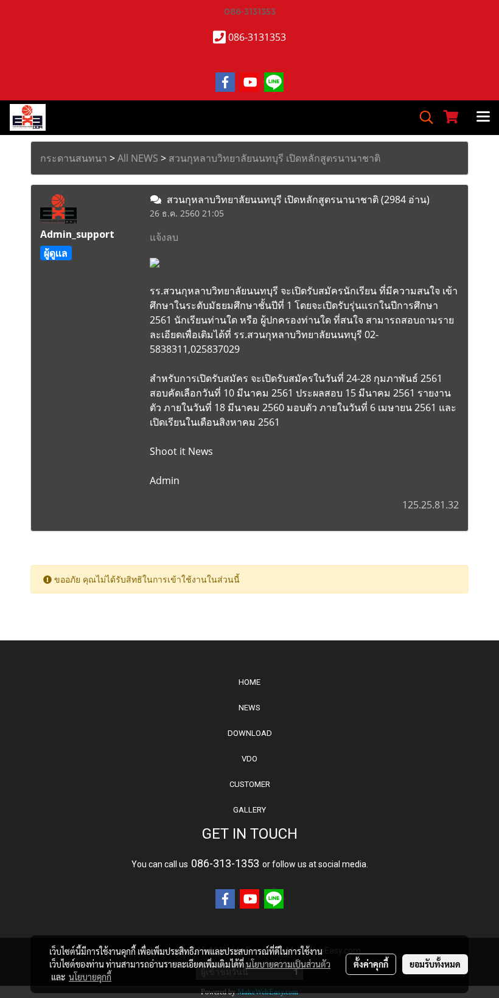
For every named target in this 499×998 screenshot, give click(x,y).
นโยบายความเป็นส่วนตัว (288, 963)
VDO (249, 758)
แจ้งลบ (164, 237)
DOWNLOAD (250, 733)
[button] (422, 117)
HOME (249, 682)
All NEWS (137, 158)
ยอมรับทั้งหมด (435, 963)
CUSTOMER (249, 784)
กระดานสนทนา (73, 158)
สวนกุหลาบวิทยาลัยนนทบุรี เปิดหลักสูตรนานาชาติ (274, 158)
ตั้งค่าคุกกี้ (371, 963)
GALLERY (249, 809)
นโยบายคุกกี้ (90, 976)
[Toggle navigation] (483, 117)
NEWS (249, 707)
